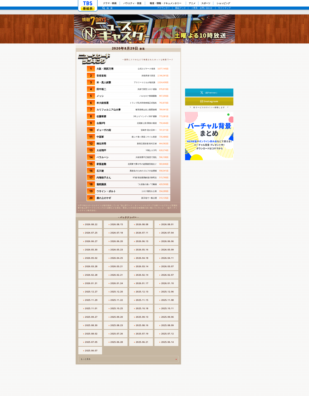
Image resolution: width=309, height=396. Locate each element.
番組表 (88, 8)
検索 (110, 8)
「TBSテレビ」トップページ (87, 3)
